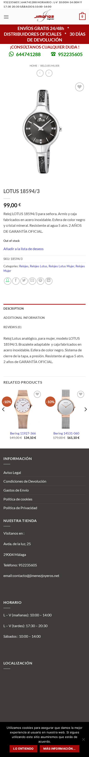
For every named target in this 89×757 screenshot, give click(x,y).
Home (33, 65)
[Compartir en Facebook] (16, 281)
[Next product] (40, 73)
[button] (6, 16)
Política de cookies (17, 499)
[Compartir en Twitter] (24, 281)
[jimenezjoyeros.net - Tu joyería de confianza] (44, 17)
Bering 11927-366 (23, 433)
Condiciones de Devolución (24, 481)
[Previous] (3, 418)
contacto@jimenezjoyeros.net (36, 575)
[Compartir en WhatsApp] (7, 281)
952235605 (70, 54)
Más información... (59, 748)
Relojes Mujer (49, 65)
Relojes (24, 266)
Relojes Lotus (38, 266)
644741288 (28, 54)
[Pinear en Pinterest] (40, 281)
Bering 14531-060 (66, 433)
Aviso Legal (12, 472)
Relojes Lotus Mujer (61, 266)
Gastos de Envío (16, 490)
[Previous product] (48, 73)
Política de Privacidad (20, 508)
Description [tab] (13, 308)
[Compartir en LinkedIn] (48, 281)
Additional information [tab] (24, 318)
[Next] (85, 418)
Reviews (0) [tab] (12, 327)
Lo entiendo (23, 748)
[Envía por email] (32, 281)
